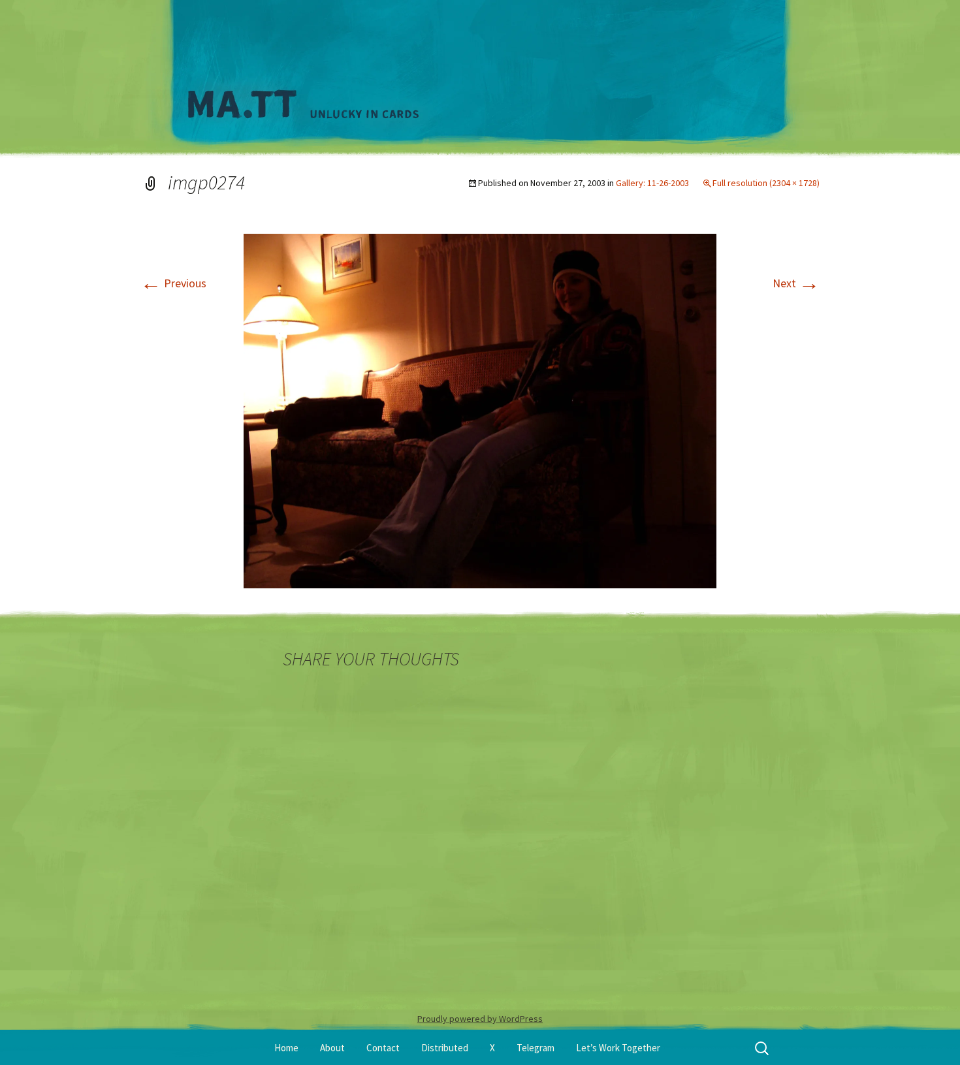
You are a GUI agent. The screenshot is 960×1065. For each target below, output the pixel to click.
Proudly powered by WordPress (480, 1019)
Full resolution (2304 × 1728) (766, 183)
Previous (173, 283)
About (332, 1047)
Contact (383, 1047)
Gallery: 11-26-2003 (652, 183)
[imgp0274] (480, 409)
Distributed (444, 1047)
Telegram (535, 1047)
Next (796, 283)
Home (286, 1047)
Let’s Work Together (618, 1047)
